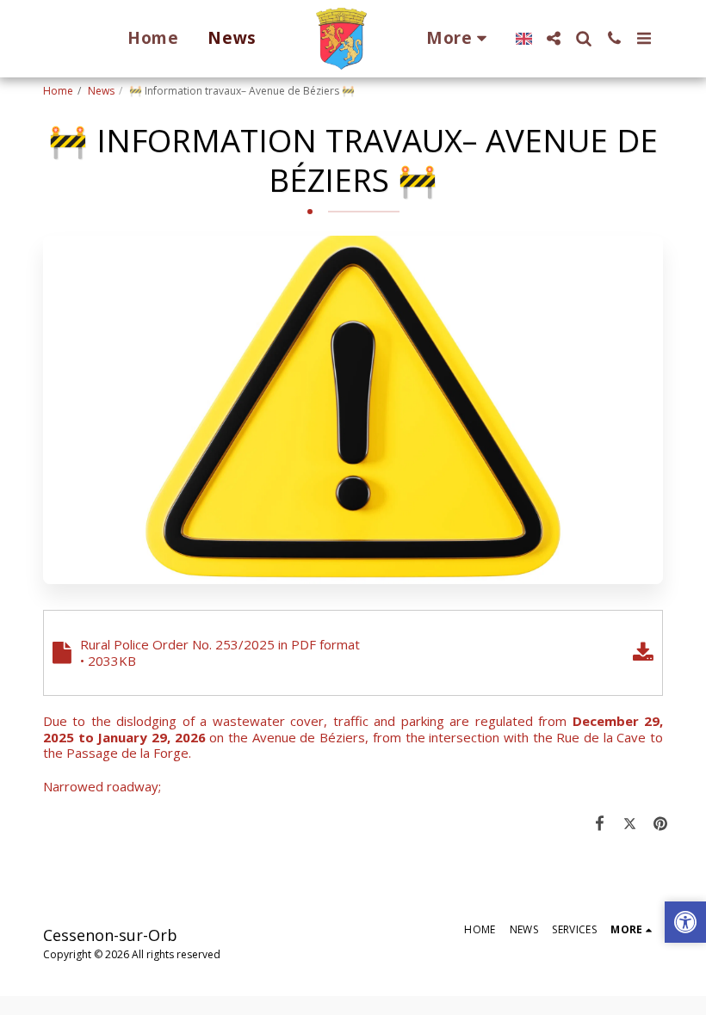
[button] (554, 38)
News (101, 90)
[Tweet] (630, 822)
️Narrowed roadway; (102, 786)
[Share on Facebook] (600, 822)
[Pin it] (661, 822)
